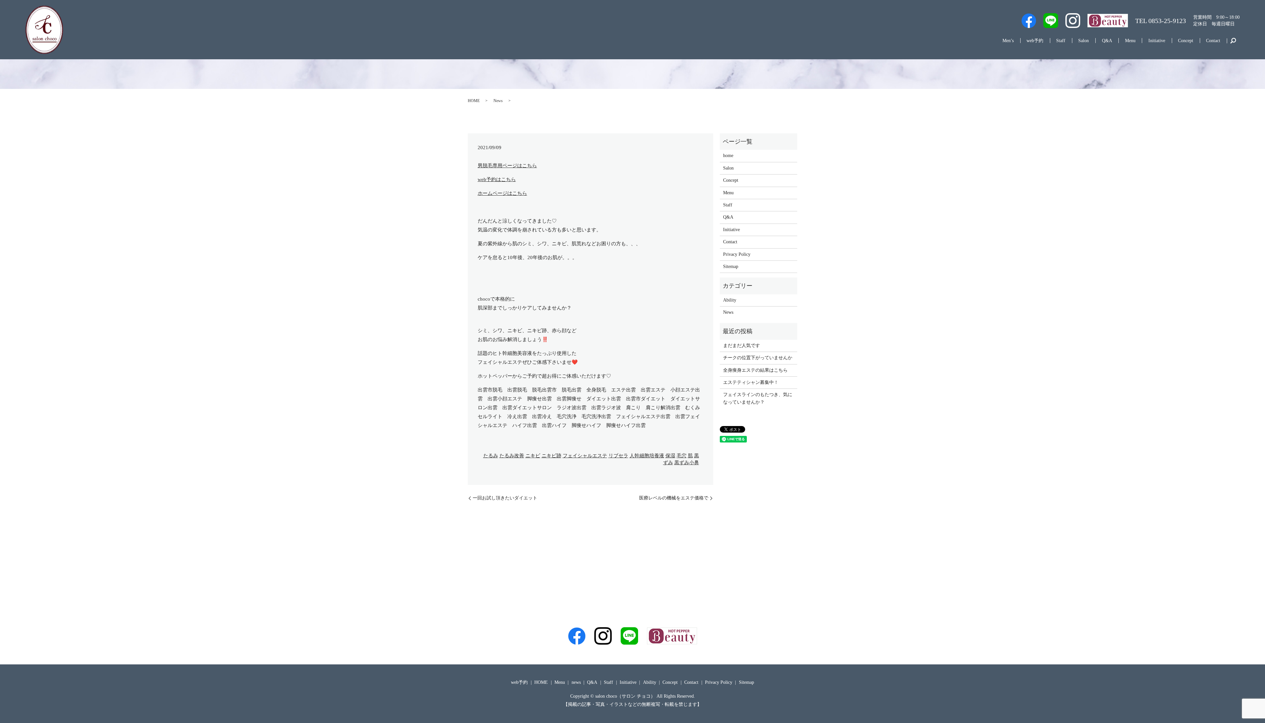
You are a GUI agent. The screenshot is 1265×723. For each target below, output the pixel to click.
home (728, 155)
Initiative (1156, 40)
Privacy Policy (736, 254)
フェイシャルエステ (585, 455)
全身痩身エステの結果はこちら (755, 370)
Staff (1060, 40)
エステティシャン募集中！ (750, 382)
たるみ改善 (511, 455)
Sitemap (730, 266)
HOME (474, 100)
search (1233, 41)
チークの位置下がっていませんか (757, 357)
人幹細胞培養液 (647, 455)
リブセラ (618, 455)
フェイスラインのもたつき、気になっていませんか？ (757, 398)
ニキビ (532, 455)
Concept (1185, 40)
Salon (1083, 40)
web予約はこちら (497, 179)
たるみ (490, 455)
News (498, 100)
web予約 (1034, 40)
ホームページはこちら (502, 193)
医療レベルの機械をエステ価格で (673, 497)
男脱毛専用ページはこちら (507, 165)
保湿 (670, 455)
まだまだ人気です (741, 345)
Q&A (1107, 40)
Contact (1213, 40)
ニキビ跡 (551, 455)
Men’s (1008, 40)
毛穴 (682, 455)
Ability (729, 300)
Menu (1130, 40)
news (576, 682)
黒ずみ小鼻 (686, 462)
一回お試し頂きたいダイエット (505, 497)
